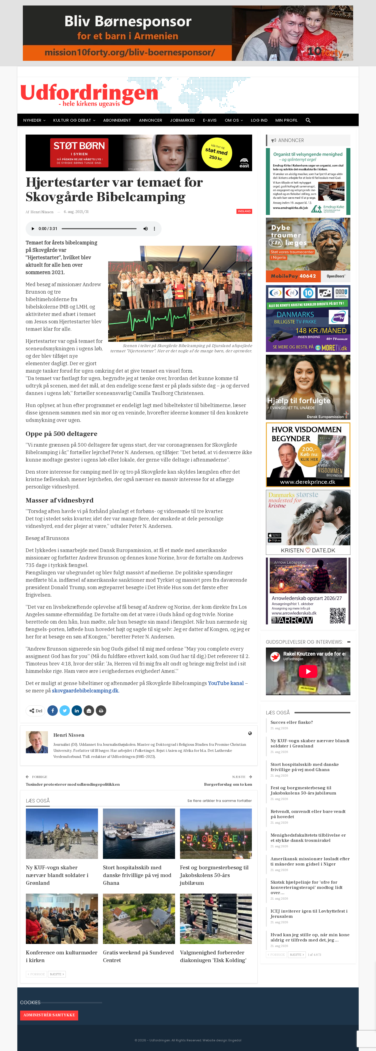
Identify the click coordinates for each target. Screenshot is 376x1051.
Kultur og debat (72, 120)
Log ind (259, 120)
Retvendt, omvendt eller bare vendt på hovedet (308, 814)
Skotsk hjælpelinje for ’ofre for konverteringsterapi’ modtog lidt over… (306, 887)
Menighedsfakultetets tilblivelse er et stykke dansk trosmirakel (308, 837)
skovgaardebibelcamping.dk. (85, 690)
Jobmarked (182, 120)
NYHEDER (32, 120)
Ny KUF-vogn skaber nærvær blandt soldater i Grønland (310, 743)
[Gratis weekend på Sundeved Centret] (139, 919)
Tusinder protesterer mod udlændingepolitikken (73, 784)
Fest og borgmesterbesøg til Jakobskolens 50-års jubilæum (303, 790)
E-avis (210, 120)
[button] (308, 121)
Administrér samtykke (49, 1015)
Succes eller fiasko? (292, 722)
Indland (244, 211)
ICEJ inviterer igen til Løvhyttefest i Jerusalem (309, 913)
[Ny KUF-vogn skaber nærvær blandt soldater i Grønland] (62, 834)
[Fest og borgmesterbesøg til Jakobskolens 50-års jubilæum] (216, 834)
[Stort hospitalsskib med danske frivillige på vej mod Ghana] (139, 834)
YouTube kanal (226, 683)
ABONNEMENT (117, 120)
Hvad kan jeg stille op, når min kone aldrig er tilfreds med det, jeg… (310, 937)
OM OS (232, 120)
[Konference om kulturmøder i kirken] (62, 919)
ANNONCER (150, 120)
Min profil (287, 120)
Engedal (234, 1040)
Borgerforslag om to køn (228, 784)
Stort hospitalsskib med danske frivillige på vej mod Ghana (305, 767)
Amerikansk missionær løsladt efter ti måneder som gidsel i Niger (310, 861)
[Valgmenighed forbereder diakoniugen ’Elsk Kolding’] (216, 919)
